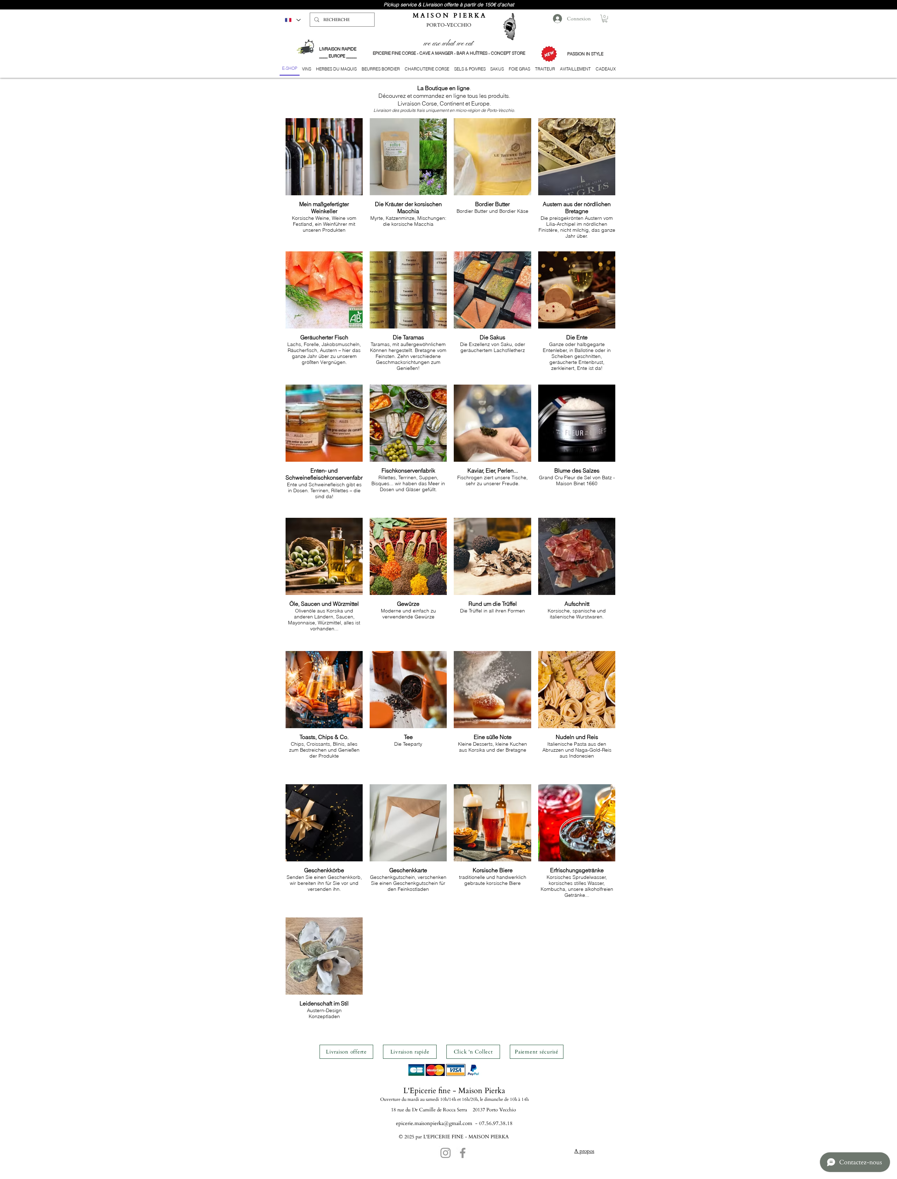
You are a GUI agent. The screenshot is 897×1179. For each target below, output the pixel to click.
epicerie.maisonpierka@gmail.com (434, 1123)
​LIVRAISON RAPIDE (337, 49)
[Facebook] (463, 1153)
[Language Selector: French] (292, 20)
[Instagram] (445, 1153)
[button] (604, 18)
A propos (584, 1150)
